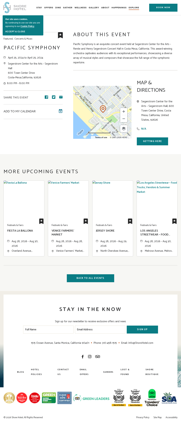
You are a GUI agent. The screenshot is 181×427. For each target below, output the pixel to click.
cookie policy (27, 26)
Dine (58, 7)
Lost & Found (125, 372)
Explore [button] (134, 7)
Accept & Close (15, 31)
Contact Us (63, 372)
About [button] (105, 7)
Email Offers (84, 372)
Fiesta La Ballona (20, 231)
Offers (48, 7)
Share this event (16, 98)
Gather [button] (67, 7)
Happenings (119, 7)
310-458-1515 (109, 343)
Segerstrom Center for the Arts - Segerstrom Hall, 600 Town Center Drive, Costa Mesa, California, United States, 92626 (157, 110)
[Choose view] (123, 128)
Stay (39, 7)
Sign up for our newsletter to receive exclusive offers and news (90, 321)
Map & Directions (151, 86)
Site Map (157, 417)
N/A (143, 128)
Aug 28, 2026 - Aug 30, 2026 (25, 243)
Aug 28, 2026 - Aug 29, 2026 (113, 243)
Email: (124, 343)
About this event (102, 34)
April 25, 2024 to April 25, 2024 (25, 58)
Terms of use (101, 137)
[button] (163, 8)
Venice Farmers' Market (63, 233)
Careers (108, 372)
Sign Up (142, 329)
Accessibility (171, 417)
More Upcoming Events (41, 171)
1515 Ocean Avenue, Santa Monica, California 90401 (60, 343)
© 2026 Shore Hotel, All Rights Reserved (23, 417)
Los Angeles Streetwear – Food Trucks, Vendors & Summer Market (154, 233)
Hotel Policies (36, 372)
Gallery (94, 7)
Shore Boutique (152, 372)
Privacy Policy (142, 417)
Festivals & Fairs (15, 225)
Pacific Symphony (32, 48)
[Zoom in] (123, 111)
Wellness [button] (81, 7)
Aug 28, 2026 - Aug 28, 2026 (69, 243)
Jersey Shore (105, 231)
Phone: (97, 343)
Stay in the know (90, 309)
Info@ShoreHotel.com (140, 343)
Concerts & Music (18, 39)
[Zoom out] (123, 118)
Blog (20, 372)
